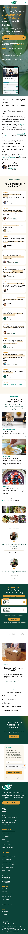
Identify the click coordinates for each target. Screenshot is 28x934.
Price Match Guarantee (8, 862)
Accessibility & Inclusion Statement (10, 929)
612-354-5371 (12, 168)
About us (4, 888)
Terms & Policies (6, 902)
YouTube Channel (6, 896)
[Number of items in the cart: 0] (25, 2)
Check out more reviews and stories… (12, 384)
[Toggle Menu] (2, 2)
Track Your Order (6, 870)
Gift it (3, 839)
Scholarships (5, 836)
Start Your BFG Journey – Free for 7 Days (14, 37)
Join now (14, 736)
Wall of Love (5, 891)
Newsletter (5, 911)
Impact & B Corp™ (7, 893)
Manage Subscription (7, 847)
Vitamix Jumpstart (7, 844)
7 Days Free (14, 619)
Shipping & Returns (7, 859)
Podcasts (4, 914)
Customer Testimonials (8, 864)
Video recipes (5, 916)
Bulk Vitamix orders (7, 867)
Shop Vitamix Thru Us (8, 854)
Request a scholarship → (16, 624)
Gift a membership (11, 681)
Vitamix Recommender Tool (9, 856)
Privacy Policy (6, 899)
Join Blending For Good (11, 802)
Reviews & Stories (7, 833)
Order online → (6, 872)
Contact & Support (7, 904)
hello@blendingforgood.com (15, 166)
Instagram (15, 364)
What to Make (6, 841)
